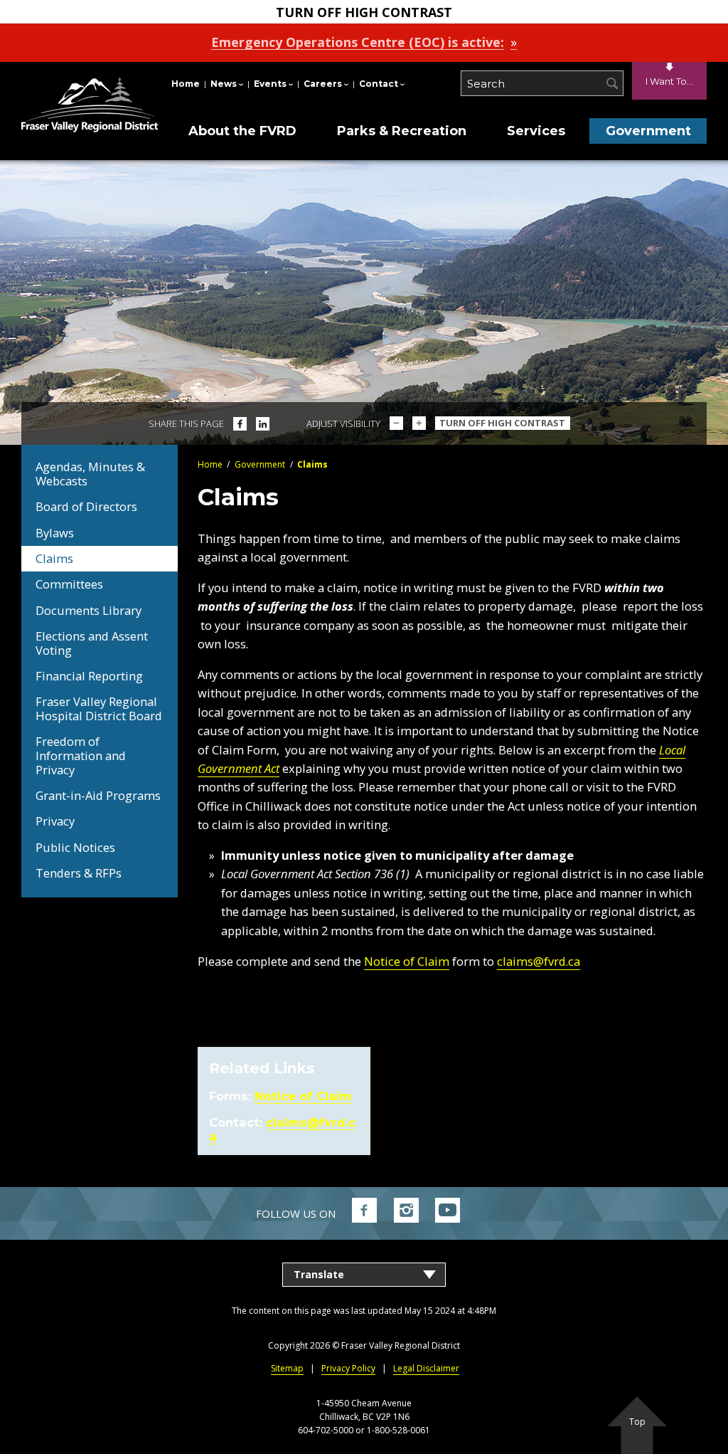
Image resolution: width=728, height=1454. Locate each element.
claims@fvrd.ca (538, 961)
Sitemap (287, 1368)
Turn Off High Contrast (502, 422)
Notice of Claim (406, 961)
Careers (323, 83)
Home (185, 83)
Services (536, 131)
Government (648, 131)
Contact (378, 83)
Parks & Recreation (401, 131)
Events (270, 83)
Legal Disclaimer (426, 1368)
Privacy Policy (348, 1368)
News (223, 83)
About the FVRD (242, 131)
